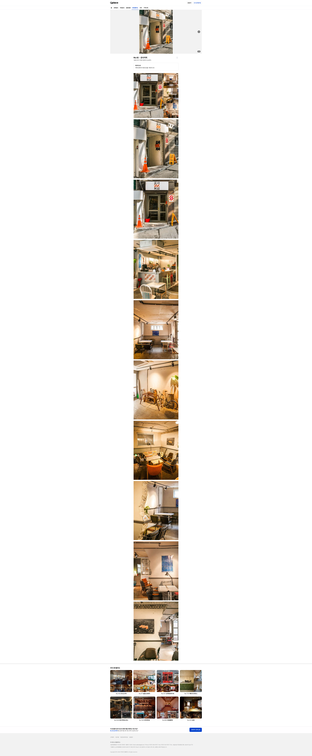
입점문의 (189, 3)
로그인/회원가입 (197, 3)
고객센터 (112, 737)
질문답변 (128, 8)
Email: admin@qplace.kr (138, 744)
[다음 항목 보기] (199, 31)
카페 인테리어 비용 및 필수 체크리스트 (144, 67)
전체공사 (116, 8)
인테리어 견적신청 (195, 730)
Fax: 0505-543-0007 (164, 744)
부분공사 (122, 8)
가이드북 (146, 8)
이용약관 (117, 737)
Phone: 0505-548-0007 (151, 744)
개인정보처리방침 (124, 737)
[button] (177, 57)
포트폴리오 (135, 8)
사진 (141, 8)
